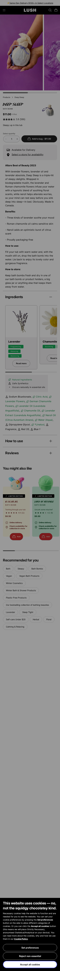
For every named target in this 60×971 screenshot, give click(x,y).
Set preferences (30, 947)
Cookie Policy (21, 939)
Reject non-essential (30, 956)
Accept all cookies (30, 964)
